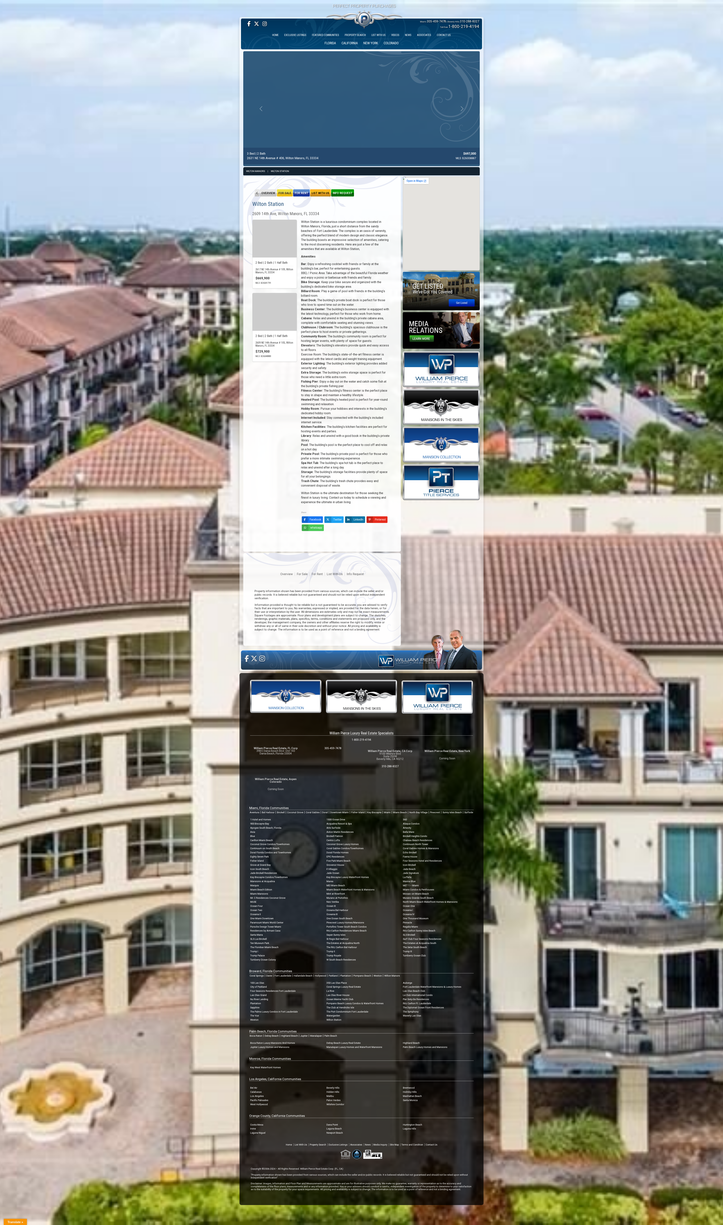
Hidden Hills (332, 1092)
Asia (252, 832)
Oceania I (408, 910)
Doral (325, 812)
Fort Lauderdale (283, 975)
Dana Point (332, 1124)
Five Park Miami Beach (338, 860)
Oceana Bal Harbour (337, 910)
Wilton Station (280, 171)
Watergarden (333, 1015)
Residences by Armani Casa (265, 930)
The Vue (254, 1015)
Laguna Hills (409, 1128)
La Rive (330, 991)
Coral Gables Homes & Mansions (421, 848)
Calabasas (256, 1092)
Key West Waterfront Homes (265, 1067)
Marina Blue (409, 881)
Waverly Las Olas (412, 1015)
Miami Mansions (259, 893)
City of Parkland (258, 986)
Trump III (407, 951)
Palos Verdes (333, 1100)
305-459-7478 (436, 21)
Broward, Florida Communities (270, 971)
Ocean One (409, 906)
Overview (268, 193)
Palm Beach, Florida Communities (273, 1031)
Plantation (345, 975)
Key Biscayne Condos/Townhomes (269, 877)
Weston (378, 975)
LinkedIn (358, 519)
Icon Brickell (409, 865)
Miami (387, 812)
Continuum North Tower (415, 844)
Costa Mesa (256, 1124)
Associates (356, 1144)
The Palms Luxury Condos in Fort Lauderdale (274, 1011)
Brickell (281, 812)
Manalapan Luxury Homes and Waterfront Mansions (354, 1047)
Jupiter (304, 1035)
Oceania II (255, 914)
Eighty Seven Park (259, 856)
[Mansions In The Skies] (441, 406)
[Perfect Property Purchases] (364, 8)
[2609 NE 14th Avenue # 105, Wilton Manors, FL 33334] (274, 312)
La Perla (407, 877)
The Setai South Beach (415, 947)
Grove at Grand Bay (260, 865)
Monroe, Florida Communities (270, 1059)
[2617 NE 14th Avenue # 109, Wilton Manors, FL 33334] (274, 239)
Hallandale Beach (303, 975)
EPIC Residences (335, 856)
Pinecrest (435, 812)
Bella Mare (408, 832)
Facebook (315, 519)
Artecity (407, 827)
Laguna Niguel (257, 1132)
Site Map (394, 1144)
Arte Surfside (333, 827)
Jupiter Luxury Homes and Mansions (269, 1047)
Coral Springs (257, 975)
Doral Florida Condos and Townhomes (270, 852)
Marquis (254, 885)
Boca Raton (256, 1035)
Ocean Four (256, 906)
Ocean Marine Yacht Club (339, 999)
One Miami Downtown (262, 918)
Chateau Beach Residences (417, 840)
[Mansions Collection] (441, 444)
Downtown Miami (339, 812)
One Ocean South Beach (339, 918)
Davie (269, 975)
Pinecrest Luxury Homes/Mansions (345, 922)
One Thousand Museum (416, 918)
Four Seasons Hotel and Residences (422, 860)
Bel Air (253, 1087)
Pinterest (380, 519)
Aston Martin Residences (340, 832)
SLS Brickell (409, 934)
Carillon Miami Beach (261, 840)
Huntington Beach (412, 1124)
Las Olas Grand (258, 995)
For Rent (301, 193)
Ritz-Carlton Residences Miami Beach (346, 930)
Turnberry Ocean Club (414, 955)
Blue (252, 836)
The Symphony (411, 1011)
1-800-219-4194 (463, 26)
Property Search (318, 1144)
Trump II (330, 951)
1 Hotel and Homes (260, 819)
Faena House (410, 856)
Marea (329, 881)
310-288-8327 (469, 21)
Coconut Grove (295, 812)
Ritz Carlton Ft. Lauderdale (417, 1003)
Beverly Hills (332, 1087)
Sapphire (254, 1007)
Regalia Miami (410, 926)
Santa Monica (410, 1100)
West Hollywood (259, 1104)
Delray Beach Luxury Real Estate (343, 1043)
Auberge (407, 982)
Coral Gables (313, 812)
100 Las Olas (257, 982)
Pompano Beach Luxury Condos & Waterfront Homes (355, 1003)
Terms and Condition (412, 1144)
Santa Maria (256, 934)
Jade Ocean (332, 873)
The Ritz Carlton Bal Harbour (341, 947)
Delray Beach (272, 1035)
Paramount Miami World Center (266, 922)
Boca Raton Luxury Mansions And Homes (272, 1043)
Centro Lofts (333, 840)
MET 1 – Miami (411, 885)
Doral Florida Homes (337, 852)
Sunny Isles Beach (452, 812)
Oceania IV (408, 914)
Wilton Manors (255, 171)
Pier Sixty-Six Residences (416, 999)
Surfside (468, 812)
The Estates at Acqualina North (343, 943)
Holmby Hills (410, 1092)
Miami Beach (400, 812)
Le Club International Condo (418, 995)
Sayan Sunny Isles (335, 934)
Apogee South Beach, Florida (265, 827)
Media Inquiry (380, 1144)
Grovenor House (335, 865)
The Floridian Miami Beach (264, 947)
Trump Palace (257, 955)
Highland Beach (289, 1035)
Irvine (253, 1128)
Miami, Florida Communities (269, 808)
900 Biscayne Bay (259, 823)
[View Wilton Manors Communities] (257, 192)
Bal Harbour (268, 812)
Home (289, 1144)
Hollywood (320, 975)
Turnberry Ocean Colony (263, 959)
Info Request (342, 193)
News (368, 1144)
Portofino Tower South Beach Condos (346, 926)
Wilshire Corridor (335, 1104)
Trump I (254, 951)
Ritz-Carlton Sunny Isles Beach (419, 930)
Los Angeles (257, 1096)
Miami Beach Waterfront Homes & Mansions (350, 889)
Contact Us (431, 1144)
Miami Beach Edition (261, 889)
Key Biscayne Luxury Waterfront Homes (347, 877)
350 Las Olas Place (336, 982)
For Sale (284, 193)
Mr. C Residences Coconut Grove (267, 897)
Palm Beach (330, 1035)
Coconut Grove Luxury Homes (342, 844)
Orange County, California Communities (277, 1116)
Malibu (330, 1096)
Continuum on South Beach (264, 848)
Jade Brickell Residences (263, 873)
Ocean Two (256, 910)
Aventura (254, 812)
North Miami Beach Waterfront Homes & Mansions (430, 901)
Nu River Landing (259, 999)
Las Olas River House (337, 995)
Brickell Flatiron (334, 836)
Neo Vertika (332, 901)
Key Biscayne (374, 812)
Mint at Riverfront (335, 893)
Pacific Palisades (259, 1100)
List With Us (320, 193)
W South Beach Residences (341, 959)
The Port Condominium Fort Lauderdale (347, 1011)
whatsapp (316, 527)
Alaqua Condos (411, 823)
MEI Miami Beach (335, 885)
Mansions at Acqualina (262, 881)
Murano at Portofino (337, 897)
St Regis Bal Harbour (337, 939)
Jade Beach (409, 869)
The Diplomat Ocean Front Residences (423, 1007)
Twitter (337, 519)
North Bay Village (418, 812)
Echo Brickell (410, 852)
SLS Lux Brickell (258, 939)
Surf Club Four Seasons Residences (422, 939)
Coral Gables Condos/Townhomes (345, 848)
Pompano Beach (362, 975)
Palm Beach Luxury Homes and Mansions (425, 1047)
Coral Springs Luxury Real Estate (343, 986)
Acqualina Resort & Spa (339, 823)
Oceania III (332, 914)
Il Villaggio (331, 869)
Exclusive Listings (338, 1144)
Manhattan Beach (412, 1096)
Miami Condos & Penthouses (418, 889)
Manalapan (316, 1035)
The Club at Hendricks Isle (340, 1007)
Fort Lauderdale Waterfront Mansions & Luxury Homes (432, 986)
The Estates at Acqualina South (419, 943)
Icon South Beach (259, 869)
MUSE (253, 901)
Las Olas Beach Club (414, 991)
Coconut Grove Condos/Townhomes (270, 844)
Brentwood (409, 1087)
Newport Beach (334, 1132)
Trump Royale (333, 955)
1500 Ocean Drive (335, 819)
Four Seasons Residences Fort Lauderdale (273, 991)
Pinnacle (407, 922)
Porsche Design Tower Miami (265, 926)
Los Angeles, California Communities (275, 1079)
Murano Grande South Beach (418, 897)
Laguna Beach (334, 1128)
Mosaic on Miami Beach (416, 893)
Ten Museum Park (259, 943)
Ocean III (331, 906)
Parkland (333, 975)
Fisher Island (358, 812)
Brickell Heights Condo (415, 836)
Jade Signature (411, 873)
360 (405, 819)
